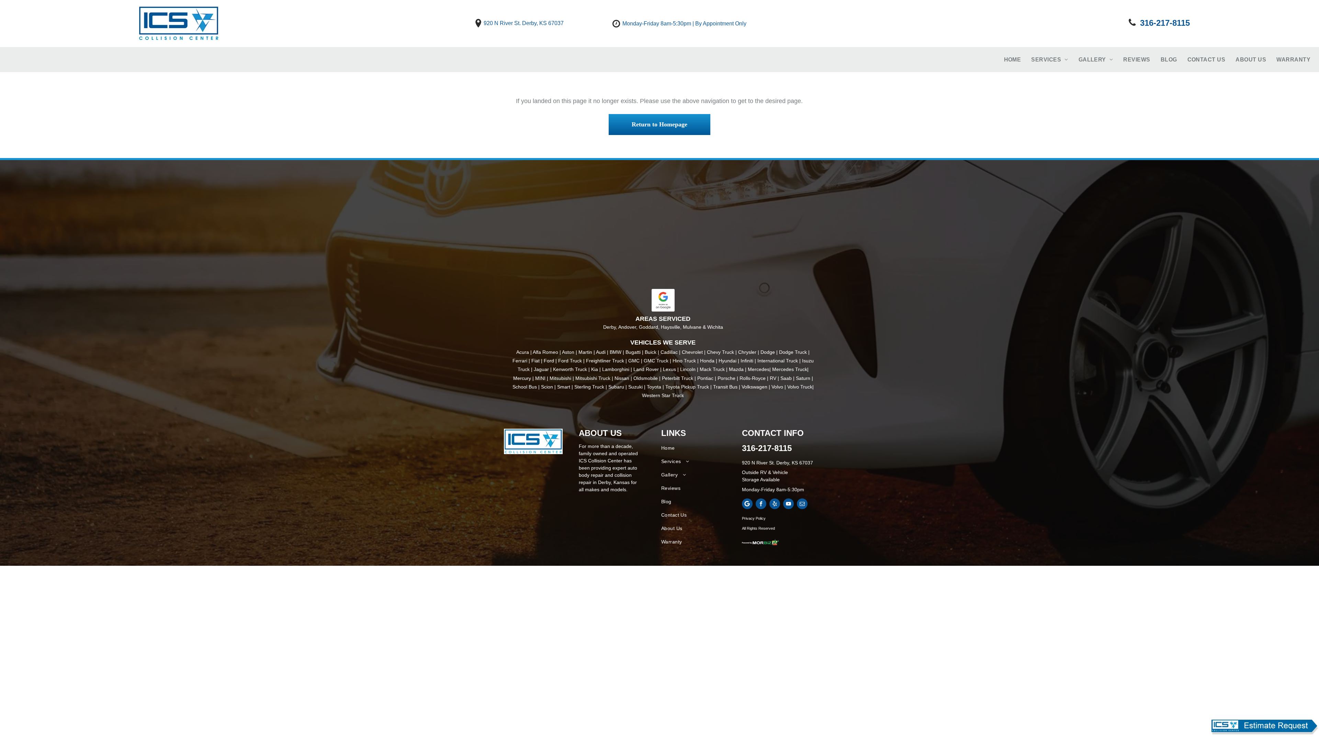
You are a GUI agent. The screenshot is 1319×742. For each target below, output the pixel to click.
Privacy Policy (754, 518)
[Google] (747, 504)
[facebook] (761, 504)
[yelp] (774, 504)
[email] (802, 504)
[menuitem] (1012, 60)
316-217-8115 (767, 448)
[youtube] (788, 504)
